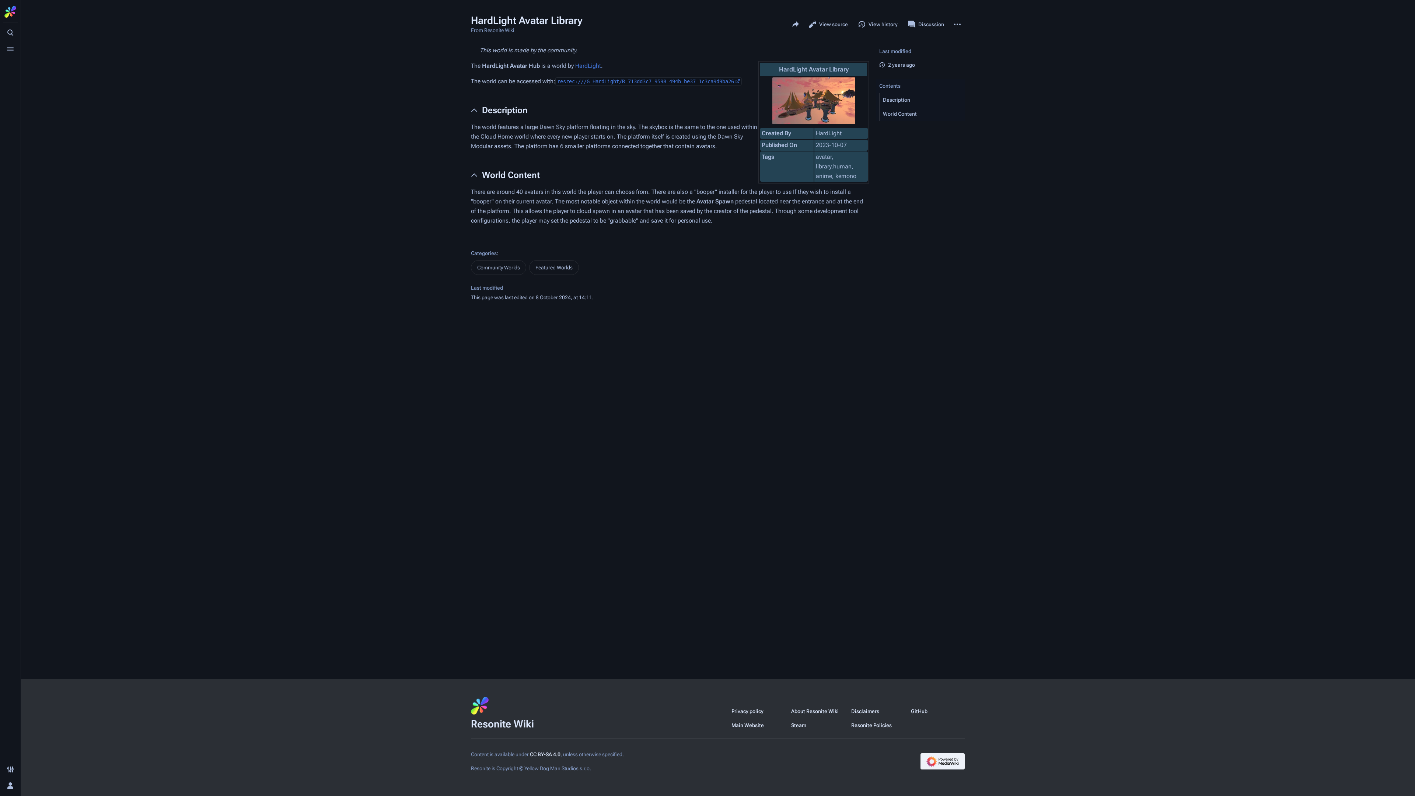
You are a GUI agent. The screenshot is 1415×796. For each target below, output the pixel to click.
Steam (798, 725)
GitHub (919, 711)
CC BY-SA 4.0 (545, 754)
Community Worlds (498, 267)
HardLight (588, 65)
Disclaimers (865, 711)
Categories (484, 253)
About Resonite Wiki (815, 711)
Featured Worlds (554, 267)
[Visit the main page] (10, 11)
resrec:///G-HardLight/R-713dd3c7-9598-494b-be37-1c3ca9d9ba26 (645, 81)
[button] (922, 100)
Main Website (747, 725)
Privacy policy (747, 711)
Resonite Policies (871, 725)
